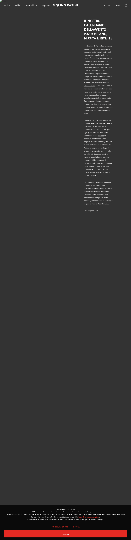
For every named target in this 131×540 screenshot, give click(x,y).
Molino (18, 5)
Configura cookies (60, 526)
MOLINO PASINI (65, 5)
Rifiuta (76, 526)
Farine (7, 5)
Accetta (65, 534)
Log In (117, 5)
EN (109, 5)
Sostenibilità (31, 5)
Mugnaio (45, 5)
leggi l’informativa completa (88, 516)
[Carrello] (126, 5)
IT (105, 5)
